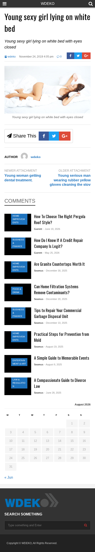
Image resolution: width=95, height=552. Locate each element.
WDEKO (47, 4)
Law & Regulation (19, 382)
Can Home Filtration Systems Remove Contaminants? (56, 289)
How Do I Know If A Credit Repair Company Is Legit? (58, 243)
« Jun (8, 477)
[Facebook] (70, 55)
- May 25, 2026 (51, 252)
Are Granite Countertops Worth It (59, 264)
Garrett (38, 229)
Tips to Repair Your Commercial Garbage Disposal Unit (57, 313)
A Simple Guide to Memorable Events (61, 358)
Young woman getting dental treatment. (22, 178)
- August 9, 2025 (53, 364)
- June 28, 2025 (52, 392)
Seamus (38, 270)
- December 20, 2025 (55, 299)
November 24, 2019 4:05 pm (36, 56)
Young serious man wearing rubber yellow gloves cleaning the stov (70, 180)
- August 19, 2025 (53, 346)
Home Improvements (19, 219)
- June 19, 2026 (51, 229)
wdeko (11, 56)
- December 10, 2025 (55, 323)
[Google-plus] (86, 55)
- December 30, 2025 (55, 270)
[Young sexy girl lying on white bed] (47, 112)
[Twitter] (78, 55)
